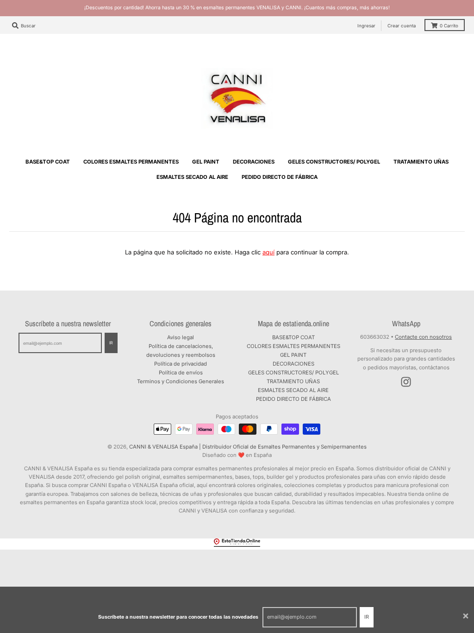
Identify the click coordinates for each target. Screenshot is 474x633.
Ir (366, 617)
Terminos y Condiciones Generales (180, 381)
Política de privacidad (180, 364)
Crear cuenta (401, 25)
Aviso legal (180, 337)
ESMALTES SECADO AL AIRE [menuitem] (192, 177)
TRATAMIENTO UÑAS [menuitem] (421, 161)
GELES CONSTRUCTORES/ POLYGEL (293, 372)
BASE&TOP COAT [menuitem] (47, 161)
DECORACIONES (293, 364)
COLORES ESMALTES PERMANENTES (293, 346)
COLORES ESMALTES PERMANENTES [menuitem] (131, 161)
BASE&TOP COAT (293, 337)
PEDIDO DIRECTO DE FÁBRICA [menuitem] (280, 177)
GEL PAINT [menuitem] (205, 161)
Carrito (449, 25)
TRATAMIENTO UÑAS (293, 381)
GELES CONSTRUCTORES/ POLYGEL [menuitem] (334, 161)
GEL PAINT (293, 355)
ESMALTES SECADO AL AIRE (293, 390)
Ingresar (366, 25)
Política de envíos (181, 372)
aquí (268, 252)
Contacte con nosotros (423, 337)
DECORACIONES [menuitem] (253, 161)
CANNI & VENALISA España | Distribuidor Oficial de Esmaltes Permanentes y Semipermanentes (248, 446)
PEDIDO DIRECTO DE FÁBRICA (293, 399)
